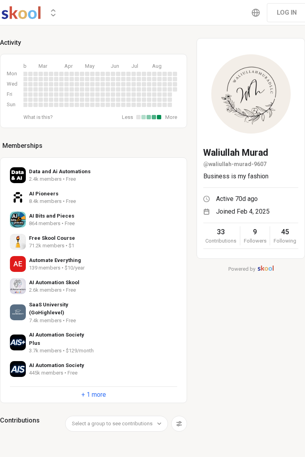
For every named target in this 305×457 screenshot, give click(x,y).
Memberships (22, 145)
